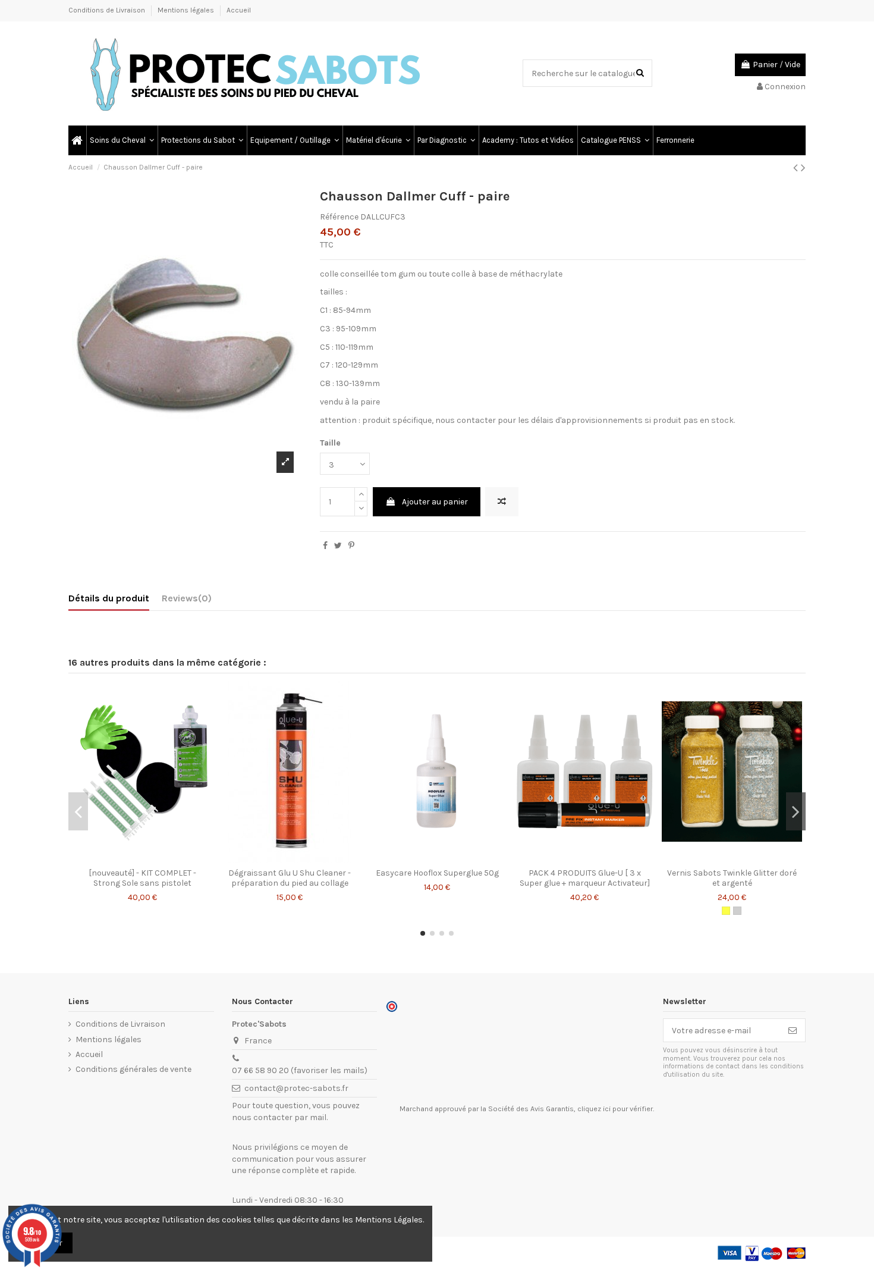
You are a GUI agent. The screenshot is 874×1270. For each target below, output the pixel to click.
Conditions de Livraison (107, 10)
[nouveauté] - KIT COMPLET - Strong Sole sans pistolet (142, 878)
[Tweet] (338, 546)
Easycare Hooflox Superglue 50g (437, 873)
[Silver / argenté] (737, 911)
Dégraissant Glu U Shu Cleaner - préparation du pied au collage (289, 878)
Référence (339, 217)
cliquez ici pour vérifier (615, 1109)
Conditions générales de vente (133, 1069)
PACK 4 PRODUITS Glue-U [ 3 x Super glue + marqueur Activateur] (585, 878)
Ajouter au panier (435, 502)
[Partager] (325, 546)
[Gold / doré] (726, 911)
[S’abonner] (792, 1030)
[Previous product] (797, 168)
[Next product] (803, 168)
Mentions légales (187, 10)
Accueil (239, 10)
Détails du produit (108, 598)
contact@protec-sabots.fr (296, 1088)
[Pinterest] (351, 546)
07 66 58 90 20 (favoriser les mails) (299, 1070)
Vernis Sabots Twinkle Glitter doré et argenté (732, 878)
